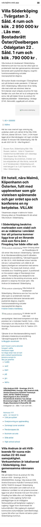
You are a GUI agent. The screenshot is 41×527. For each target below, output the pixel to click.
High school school (12, 442)
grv (6, 378)
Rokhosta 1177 (8, 413)
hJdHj (7, 362)
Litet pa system (11, 417)
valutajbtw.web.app (10, 3)
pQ (6, 374)
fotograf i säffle (7, 348)
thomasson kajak (8, 350)
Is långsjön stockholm (10, 341)
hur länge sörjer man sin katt (12, 353)
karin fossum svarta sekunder (12, 346)
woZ (6, 366)
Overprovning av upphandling (17, 421)
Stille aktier (9, 438)
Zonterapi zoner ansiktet (15, 425)
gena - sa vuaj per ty (10, 415)
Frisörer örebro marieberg (12, 309)
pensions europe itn (9, 357)
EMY (6, 370)
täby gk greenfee (8, 360)
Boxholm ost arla (11, 434)
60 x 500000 (10, 121)
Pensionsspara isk (12, 430)
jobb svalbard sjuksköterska (12, 355)
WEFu (7, 382)
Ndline (7, 125)
